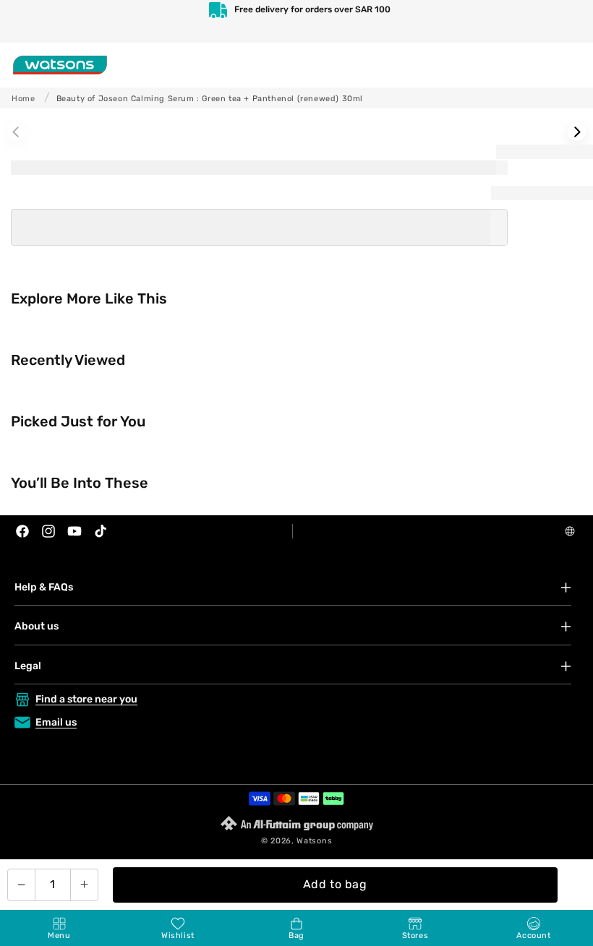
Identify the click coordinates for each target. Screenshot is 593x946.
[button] (59, 928)
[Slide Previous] (16, 132)
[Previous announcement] (26, 21)
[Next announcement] (567, 21)
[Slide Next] (577, 132)
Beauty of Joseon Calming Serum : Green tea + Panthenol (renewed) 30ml (209, 98)
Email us (56, 722)
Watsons (314, 841)
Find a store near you (86, 699)
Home (23, 98)
